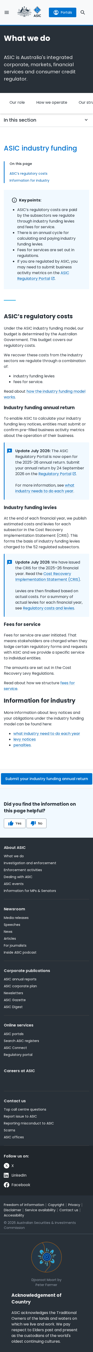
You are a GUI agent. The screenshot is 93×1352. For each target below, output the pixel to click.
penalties (22, 745)
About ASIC (15, 847)
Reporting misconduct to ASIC (29, 1123)
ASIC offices (14, 1137)
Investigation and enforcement (30, 863)
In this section (20, 120)
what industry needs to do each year (44, 488)
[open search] (82, 12)
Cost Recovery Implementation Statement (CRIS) (47, 576)
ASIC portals (14, 1034)
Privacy (74, 1204)
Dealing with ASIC (18, 876)
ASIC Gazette (15, 1000)
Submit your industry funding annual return (46, 779)
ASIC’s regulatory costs (28, 173)
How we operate (51, 102)
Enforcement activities (23, 870)
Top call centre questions (25, 1109)
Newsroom (14, 909)
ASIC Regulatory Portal (43, 275)
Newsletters (13, 993)
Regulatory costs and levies (48, 608)
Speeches (12, 924)
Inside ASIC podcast (20, 952)
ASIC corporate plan (20, 986)
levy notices (24, 739)
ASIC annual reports (20, 979)
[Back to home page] (29, 12)
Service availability (40, 1210)
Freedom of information (24, 1204)
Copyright (56, 1204)
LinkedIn (18, 1175)
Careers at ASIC (19, 1071)
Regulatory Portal (54, 474)
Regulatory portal (18, 1054)
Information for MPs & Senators (30, 890)
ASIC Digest (13, 1006)
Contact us (15, 1101)
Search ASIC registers (21, 1040)
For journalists (15, 945)
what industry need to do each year (46, 733)
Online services (18, 1025)
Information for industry (29, 180)
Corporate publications (27, 970)
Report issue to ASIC (20, 1116)
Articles (10, 938)
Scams (9, 1130)
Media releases (16, 917)
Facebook (20, 1185)
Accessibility (14, 1215)
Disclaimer (12, 1210)
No (40, 823)
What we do (14, 856)
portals (66, 12)
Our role (17, 102)
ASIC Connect (15, 1047)
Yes (18, 823)
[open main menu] (7, 12)
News (8, 931)
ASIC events (14, 883)
